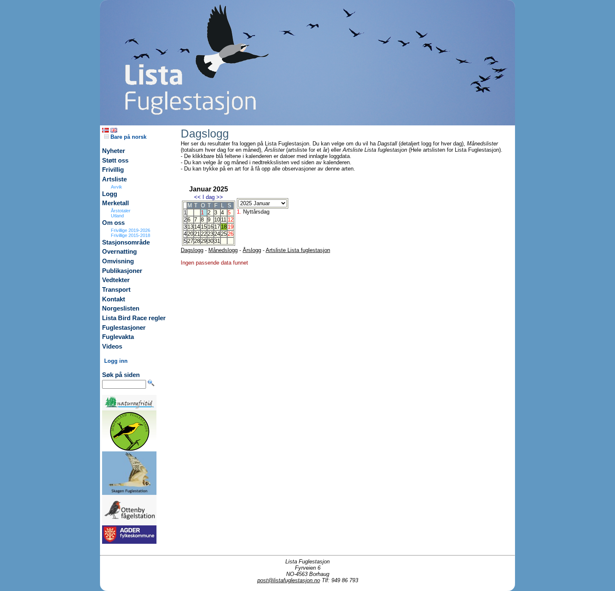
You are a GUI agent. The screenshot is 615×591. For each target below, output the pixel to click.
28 (197, 241)
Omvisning (118, 261)
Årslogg (252, 250)
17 (217, 227)
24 (217, 234)
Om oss (113, 222)
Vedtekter (116, 280)
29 (204, 241)
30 (210, 241)
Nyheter (113, 151)
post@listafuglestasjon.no (288, 580)
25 (224, 234)
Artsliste (114, 179)
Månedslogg (223, 250)
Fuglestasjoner (124, 327)
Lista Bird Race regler (134, 318)
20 (190, 234)
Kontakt (113, 299)
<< (197, 197)
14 (197, 227)
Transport (116, 289)
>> (219, 197)
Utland (117, 215)
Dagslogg (192, 250)
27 (190, 241)
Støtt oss (115, 160)
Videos (112, 346)
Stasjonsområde (126, 242)
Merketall (115, 203)
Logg (109, 194)
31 (217, 241)
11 (223, 220)
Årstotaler (121, 210)
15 (204, 227)
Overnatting (119, 251)
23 (210, 234)
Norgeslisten (120, 308)
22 (204, 234)
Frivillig (113, 169)
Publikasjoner (122, 270)
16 (210, 227)
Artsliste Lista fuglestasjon (298, 250)
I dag (208, 197)
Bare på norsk (127, 137)
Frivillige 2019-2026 (130, 230)
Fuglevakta (118, 337)
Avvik (116, 186)
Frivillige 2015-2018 (130, 235)
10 (217, 220)
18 (224, 227)
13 (190, 227)
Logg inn (116, 361)
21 (197, 234)
